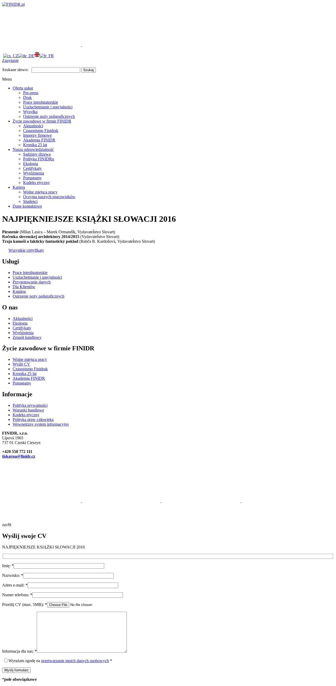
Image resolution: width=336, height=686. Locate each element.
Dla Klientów (24, 286)
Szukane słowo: (15, 69)
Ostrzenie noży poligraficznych (49, 116)
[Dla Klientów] (42, 45)
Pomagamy (32, 178)
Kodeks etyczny (36, 182)
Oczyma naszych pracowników (49, 196)
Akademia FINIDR (39, 140)
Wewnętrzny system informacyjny (41, 424)
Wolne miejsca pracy (40, 192)
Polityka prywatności (30, 405)
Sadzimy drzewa (37, 154)
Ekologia (30, 163)
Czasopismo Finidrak (40, 130)
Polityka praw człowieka (33, 419)
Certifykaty (32, 168)
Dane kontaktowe (27, 206)
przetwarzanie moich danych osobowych (75, 660)
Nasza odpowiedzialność (33, 149)
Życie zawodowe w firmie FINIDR (42, 121)
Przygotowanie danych (32, 282)
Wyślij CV (21, 364)
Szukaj (88, 70)
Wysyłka (30, 111)
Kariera (19, 187)
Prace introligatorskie (40, 102)
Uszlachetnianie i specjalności (47, 107)
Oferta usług (23, 88)
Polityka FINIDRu (38, 159)
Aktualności (33, 126)
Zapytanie (10, 60)
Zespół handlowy (27, 337)
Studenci (30, 201)
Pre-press (30, 93)
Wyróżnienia (33, 173)
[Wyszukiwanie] (121, 45)
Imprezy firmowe (37, 135)
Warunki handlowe (28, 410)
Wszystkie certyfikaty (26, 250)
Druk (27, 97)
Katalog (19, 291)
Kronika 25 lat (35, 145)
